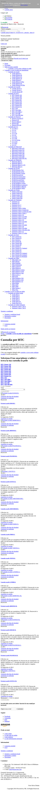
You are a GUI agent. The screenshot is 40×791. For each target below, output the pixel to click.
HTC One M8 (5, 383)
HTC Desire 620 (6, 373)
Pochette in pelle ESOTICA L (8, 481)
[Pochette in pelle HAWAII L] (10, 393)
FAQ (5, 325)
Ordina (3, 389)
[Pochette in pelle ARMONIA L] (11, 420)
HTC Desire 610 (6, 371)
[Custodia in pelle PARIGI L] (10, 524)
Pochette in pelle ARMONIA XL (9, 606)
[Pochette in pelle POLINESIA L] (11, 446)
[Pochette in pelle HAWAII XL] (10, 619)
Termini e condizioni (7, 311)
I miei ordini (8, 733)
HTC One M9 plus (6, 384)
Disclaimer (7, 318)
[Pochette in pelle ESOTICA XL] (8, 670)
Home (2, 333)
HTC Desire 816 (6, 374)
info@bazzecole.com (15, 769)
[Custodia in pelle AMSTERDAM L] (12, 498)
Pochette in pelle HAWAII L (8, 403)
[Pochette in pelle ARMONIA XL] (11, 596)
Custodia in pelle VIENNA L (8, 558)
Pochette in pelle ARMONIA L (8, 430)
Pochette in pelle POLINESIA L (9, 456)
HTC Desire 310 (6, 364)
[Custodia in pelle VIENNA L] (10, 548)
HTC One (4, 378)
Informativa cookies (10, 316)
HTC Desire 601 (6, 369)
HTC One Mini (5, 379)
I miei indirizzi (8, 737)
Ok (38, 4)
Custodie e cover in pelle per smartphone (19, 333)
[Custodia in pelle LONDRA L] (10, 572)
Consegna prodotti (9, 324)
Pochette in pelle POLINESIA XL (9, 655)
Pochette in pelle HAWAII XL (8, 630)
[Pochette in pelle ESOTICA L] (8, 471)
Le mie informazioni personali (13, 738)
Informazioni (4, 321)
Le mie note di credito (10, 735)
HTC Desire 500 (6, 366)
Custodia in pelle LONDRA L (8, 582)
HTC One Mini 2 (6, 381)
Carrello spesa (8, 9)
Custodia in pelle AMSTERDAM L (10, 509)
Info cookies (24, 5)
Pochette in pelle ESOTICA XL (9, 681)
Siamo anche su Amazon (8, 329)
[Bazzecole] (4, 27)
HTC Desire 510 (6, 368)
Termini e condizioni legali (12, 314)
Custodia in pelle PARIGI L (8, 534)
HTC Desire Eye (6, 376)
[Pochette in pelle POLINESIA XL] (11, 645)
